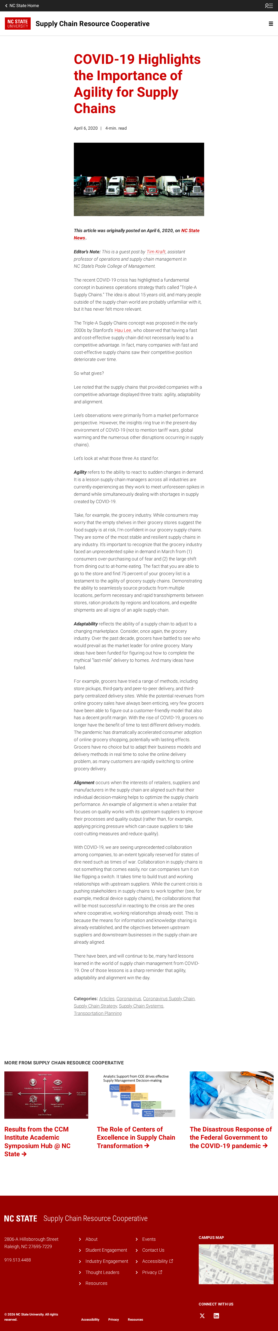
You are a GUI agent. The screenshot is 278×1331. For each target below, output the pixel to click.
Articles (107, 998)
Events (149, 1239)
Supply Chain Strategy (95, 1006)
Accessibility (90, 1319)
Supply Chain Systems (141, 1006)
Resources (97, 1283)
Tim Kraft (156, 251)
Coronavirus (128, 998)
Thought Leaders (102, 1272)
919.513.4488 (17, 1260)
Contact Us (153, 1250)
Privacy (113, 1319)
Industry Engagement (107, 1261)
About (91, 1239)
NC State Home (24, 5)
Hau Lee (123, 330)
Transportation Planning (98, 1013)
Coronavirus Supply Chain (169, 998)
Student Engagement (106, 1250)
